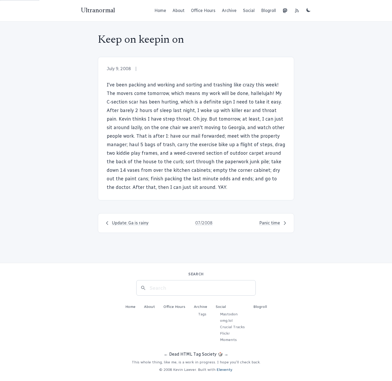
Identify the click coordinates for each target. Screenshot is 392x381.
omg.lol (226, 320)
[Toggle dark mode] (308, 10)
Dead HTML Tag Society (193, 354)
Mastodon (229, 314)
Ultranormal (98, 10)
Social (249, 10)
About (179, 10)
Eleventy (224, 369)
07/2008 (204, 222)
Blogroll (268, 10)
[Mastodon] (285, 10)
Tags (202, 314)
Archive (229, 10)
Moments (228, 340)
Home (160, 10)
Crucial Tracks (232, 327)
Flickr (225, 333)
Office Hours (203, 10)
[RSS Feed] (296, 10)
